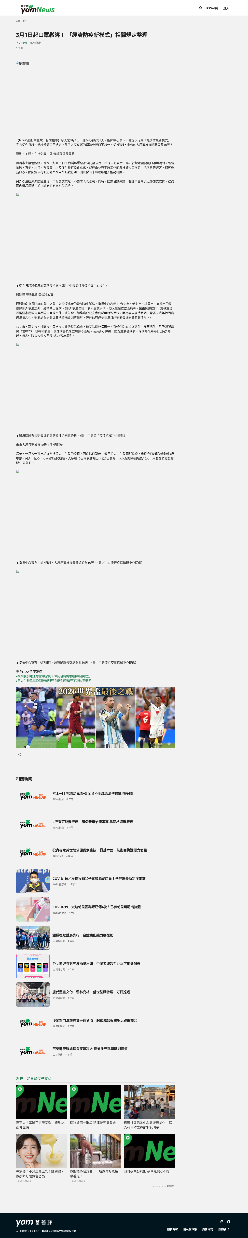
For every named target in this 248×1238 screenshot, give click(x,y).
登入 (226, 8)
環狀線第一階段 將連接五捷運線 (93, 1123)
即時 (25, 21)
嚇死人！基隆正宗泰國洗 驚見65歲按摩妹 (40, 1125)
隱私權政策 (190, 1229)
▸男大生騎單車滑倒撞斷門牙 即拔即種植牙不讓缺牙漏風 (53, 681)
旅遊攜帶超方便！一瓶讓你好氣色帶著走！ (94, 1173)
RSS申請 (212, 8)
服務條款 (172, 1229)
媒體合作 (223, 1229)
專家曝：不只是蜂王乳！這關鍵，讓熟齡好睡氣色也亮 (40, 1173)
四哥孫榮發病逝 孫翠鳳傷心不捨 (147, 1171)
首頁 (18, 21)
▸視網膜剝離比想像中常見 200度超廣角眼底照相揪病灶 (53, 676)
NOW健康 (22, 42)
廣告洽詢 (207, 1229)
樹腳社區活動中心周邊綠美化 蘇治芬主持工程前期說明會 (148, 1125)
